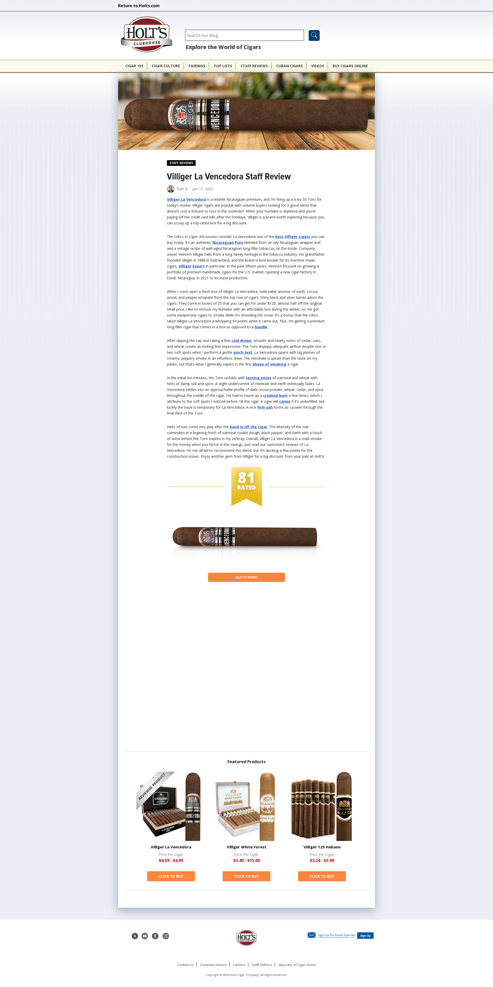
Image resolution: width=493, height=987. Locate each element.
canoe (284, 401)
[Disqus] (246, 668)
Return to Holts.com (139, 5)
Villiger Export (192, 266)
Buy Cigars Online (350, 65)
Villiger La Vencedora (186, 199)
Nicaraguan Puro (227, 242)
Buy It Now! (246, 577)
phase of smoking (269, 364)
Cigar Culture (166, 65)
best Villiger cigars (292, 236)
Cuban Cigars (289, 65)
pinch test (242, 352)
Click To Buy (171, 876)
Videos (317, 65)
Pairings (196, 65)
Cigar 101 (134, 65)
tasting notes (258, 377)
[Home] (149, 34)
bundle (261, 326)
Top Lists (223, 65)
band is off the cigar (248, 426)
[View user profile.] (171, 191)
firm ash (265, 407)
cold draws (241, 340)
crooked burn (275, 395)
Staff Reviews (254, 65)
